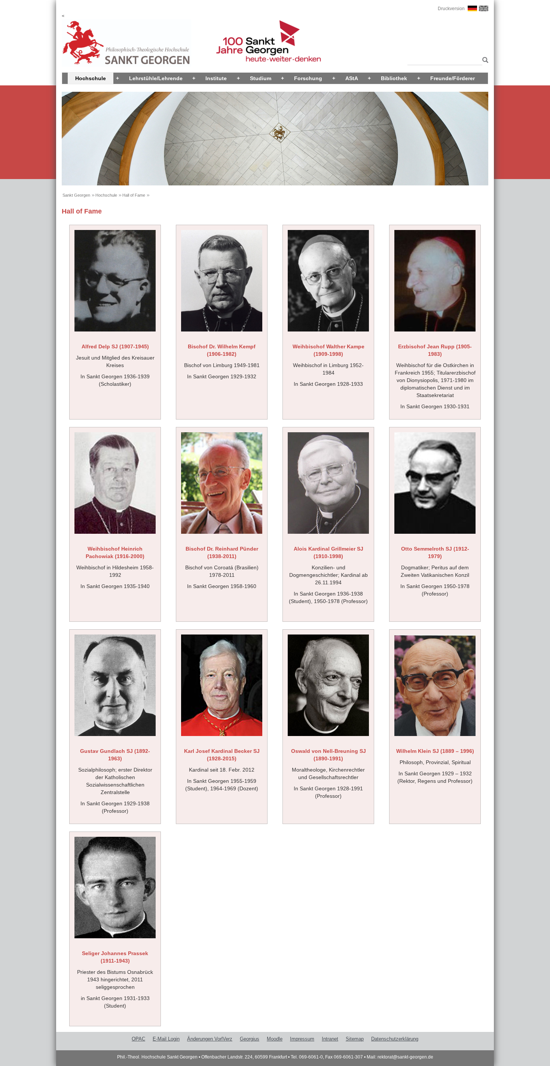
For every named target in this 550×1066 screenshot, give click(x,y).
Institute (216, 78)
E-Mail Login (166, 1039)
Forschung (308, 78)
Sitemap (355, 1039)
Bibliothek (394, 78)
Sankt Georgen (76, 195)
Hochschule (90, 78)
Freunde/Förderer (452, 78)
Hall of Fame (133, 195)
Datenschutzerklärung (394, 1039)
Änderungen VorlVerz (209, 1039)
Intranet (330, 1039)
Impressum (302, 1039)
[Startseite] (126, 42)
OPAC (138, 1039)
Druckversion (451, 8)
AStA (351, 78)
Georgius (249, 1039)
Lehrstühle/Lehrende (156, 78)
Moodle (274, 1039)
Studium (260, 78)
